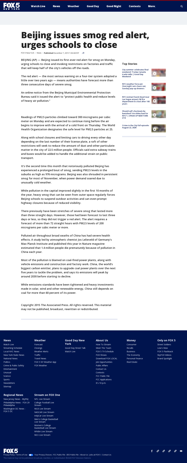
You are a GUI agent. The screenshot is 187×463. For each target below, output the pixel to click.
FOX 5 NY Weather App (45, 362)
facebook (152, 451)
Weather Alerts (41, 351)
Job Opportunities (104, 362)
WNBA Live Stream (43, 431)
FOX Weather (40, 365)
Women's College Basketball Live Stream (45, 426)
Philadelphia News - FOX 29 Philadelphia (17, 404)
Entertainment (10, 369)
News (39, 53)
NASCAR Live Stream (44, 412)
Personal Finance (135, 358)
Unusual (7, 372)
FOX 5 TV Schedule (105, 351)
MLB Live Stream (42, 408)
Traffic (37, 355)
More (151, 6)
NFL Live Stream (42, 399)
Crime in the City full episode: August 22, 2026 (135, 126)
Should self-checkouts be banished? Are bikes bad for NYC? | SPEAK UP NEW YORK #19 (135, 114)
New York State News (14, 355)
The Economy (133, 355)
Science (7, 376)
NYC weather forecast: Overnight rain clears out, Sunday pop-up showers (134, 86)
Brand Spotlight (164, 358)
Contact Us (101, 369)
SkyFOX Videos (164, 355)
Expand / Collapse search (181, 6)
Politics (7, 362)
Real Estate (132, 362)
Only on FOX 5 (166, 340)
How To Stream (103, 344)
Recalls (130, 348)
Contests (100, 372)
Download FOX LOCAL (106, 358)
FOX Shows (101, 355)
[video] (158, 73)
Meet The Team (103, 348)
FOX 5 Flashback (165, 351)
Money (131, 340)
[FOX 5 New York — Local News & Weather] (13, 6)
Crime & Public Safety (14, 365)
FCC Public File (103, 376)
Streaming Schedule (13, 348)
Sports (7, 379)
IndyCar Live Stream (43, 415)
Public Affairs (102, 365)
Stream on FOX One (47, 395)
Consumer (131, 344)
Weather (40, 340)
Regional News (13, 395)
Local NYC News (11, 351)
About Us (102, 340)
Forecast (38, 344)
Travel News (40, 358)
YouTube (169, 451)
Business (131, 351)
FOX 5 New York (27, 53)
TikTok (163, 451)
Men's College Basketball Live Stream (46, 420)
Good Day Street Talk (75, 348)
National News (11, 358)
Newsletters (9, 383)
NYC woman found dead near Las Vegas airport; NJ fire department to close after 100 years (136, 100)
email (181, 451)
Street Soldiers (164, 344)
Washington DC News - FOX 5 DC (15, 410)
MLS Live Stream (42, 435)
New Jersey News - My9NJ (16, 399)
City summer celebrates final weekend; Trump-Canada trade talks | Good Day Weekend (135, 73)
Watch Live (9, 344)
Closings (38, 348)
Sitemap (7, 386)
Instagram (157, 451)
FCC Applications (104, 379)
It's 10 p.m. (101, 383)
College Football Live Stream (44, 404)
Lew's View (162, 348)
